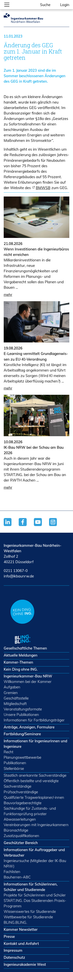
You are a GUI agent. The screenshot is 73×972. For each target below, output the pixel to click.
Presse (9, 936)
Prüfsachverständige (21, 792)
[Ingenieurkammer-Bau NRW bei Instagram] (56, 526)
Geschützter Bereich (21, 842)
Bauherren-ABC (17, 877)
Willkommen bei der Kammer (28, 681)
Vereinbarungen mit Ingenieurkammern (36, 824)
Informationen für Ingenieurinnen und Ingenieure (35, 744)
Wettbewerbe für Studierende (28, 917)
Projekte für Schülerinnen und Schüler (35, 895)
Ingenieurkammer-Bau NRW (28, 676)
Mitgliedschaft (15, 703)
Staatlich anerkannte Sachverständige (35, 775)
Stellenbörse (14, 768)
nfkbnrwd (18, 576)
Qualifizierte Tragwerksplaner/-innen (34, 797)
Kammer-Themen (18, 662)
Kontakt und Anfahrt (21, 943)
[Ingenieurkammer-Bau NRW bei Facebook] (26, 526)
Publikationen (15, 762)
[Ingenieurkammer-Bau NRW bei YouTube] (41, 526)
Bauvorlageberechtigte (22, 802)
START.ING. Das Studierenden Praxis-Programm (35, 903)
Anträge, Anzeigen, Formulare (29, 727)
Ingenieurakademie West (25, 964)
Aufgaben (12, 687)
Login (64, 4)
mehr (8, 294)
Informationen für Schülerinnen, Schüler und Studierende (30, 887)
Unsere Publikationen (21, 714)
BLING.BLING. (15, 922)
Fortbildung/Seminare (22, 734)
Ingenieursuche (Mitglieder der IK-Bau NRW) (35, 863)
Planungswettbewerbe (22, 757)
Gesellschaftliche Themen (25, 648)
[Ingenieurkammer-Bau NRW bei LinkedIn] (11, 526)
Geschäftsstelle (16, 698)
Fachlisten (12, 871)
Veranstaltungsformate (23, 709)
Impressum (13, 950)
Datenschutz (14, 957)
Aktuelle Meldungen (20, 655)
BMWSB (43, 187)
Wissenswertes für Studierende (30, 911)
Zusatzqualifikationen (21, 835)
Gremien (11, 692)
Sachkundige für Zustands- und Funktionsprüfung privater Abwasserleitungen (30, 814)
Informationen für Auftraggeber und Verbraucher (34, 852)
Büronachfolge (16, 830)
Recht (8, 752)
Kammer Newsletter (21, 929)
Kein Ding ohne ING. (21, 669)
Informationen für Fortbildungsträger (34, 720)
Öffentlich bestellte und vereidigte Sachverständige (31, 783)
